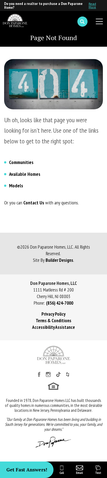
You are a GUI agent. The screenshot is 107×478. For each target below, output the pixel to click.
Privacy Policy (53, 314)
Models (16, 185)
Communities (21, 162)
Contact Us (33, 202)
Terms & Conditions (53, 321)
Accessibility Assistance (53, 327)
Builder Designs (59, 260)
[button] (82, 21)
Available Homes (24, 174)
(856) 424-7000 (59, 303)
